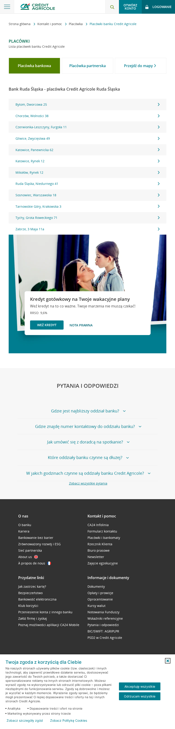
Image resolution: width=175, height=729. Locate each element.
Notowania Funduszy (103, 612)
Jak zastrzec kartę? (32, 586)
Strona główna (20, 24)
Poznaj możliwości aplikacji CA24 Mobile (48, 625)
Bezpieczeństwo (30, 593)
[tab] (34, 66)
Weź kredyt (47, 325)
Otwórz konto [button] (130, 6)
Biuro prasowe (99, 550)
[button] (168, 661)
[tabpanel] (87, 167)
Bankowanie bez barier (35, 537)
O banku (24, 525)
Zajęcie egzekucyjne (103, 563)
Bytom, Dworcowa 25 (31, 104)
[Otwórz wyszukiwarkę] (112, 7)
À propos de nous (31, 563)
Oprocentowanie (100, 599)
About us (25, 557)
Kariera (23, 531)
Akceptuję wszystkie (139, 686)
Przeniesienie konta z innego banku (45, 612)
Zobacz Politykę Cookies (68, 720)
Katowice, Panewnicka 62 (34, 150)
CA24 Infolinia (98, 525)
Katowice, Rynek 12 (29, 161)
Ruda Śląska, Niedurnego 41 (36, 183)
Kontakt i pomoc (50, 24)
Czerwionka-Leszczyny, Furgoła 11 (41, 127)
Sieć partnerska (30, 550)
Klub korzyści (28, 605)
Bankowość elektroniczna (37, 599)
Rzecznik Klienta (100, 544)
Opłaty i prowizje (100, 593)
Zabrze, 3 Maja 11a (29, 229)
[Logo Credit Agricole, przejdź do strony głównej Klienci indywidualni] (38, 6)
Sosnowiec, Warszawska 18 (35, 195)
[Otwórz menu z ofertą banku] (7, 7)
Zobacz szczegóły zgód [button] (25, 720)
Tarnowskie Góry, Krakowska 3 (38, 206)
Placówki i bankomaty (104, 537)
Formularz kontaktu (102, 531)
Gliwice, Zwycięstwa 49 (32, 138)
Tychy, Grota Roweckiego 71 (36, 217)
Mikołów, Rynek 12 (29, 172)
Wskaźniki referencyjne (105, 618)
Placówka (76, 24)
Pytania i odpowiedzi (103, 625)
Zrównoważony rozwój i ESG (39, 544)
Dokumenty (96, 586)
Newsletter (96, 557)
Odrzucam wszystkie (139, 696)
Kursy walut (97, 605)
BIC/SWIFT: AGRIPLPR (103, 631)
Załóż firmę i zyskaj (32, 618)
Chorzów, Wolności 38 (32, 116)
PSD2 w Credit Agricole (105, 637)
